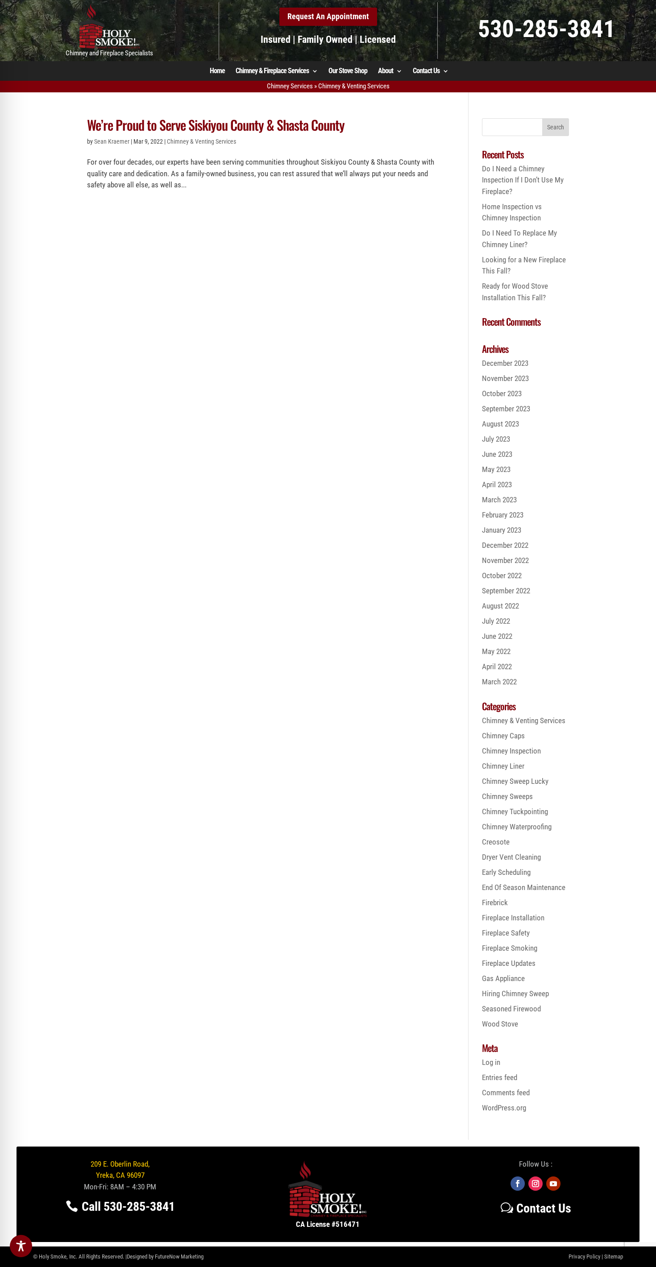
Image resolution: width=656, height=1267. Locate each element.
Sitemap (613, 1256)
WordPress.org (504, 1107)
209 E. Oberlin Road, (120, 1163)
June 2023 (497, 454)
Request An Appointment (328, 16)
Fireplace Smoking (509, 948)
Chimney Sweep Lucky (515, 781)
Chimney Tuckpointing (515, 811)
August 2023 (500, 423)
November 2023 (505, 378)
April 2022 (497, 666)
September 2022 (506, 590)
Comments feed (506, 1092)
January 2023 (501, 530)
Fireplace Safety (506, 932)
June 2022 (497, 636)
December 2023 (505, 363)
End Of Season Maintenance (523, 887)
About (385, 71)
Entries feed (499, 1077)
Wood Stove (500, 1023)
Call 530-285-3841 (128, 1206)
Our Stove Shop (347, 71)
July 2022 (496, 621)
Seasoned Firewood (511, 1008)
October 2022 (502, 575)
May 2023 (496, 469)
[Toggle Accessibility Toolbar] (21, 1246)
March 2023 (499, 499)
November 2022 (505, 560)
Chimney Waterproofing (517, 826)
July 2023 (496, 439)
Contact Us (426, 71)
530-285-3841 (546, 29)
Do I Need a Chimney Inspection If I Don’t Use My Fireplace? (523, 180)
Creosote (496, 841)
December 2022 (505, 545)
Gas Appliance (503, 978)
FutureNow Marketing (179, 1256)
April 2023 (497, 484)
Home (217, 71)
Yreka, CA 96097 (120, 1175)
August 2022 (500, 605)
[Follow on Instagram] (535, 1183)
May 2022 (496, 651)
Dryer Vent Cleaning (511, 857)
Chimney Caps (503, 735)
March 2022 (499, 681)
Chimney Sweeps (507, 796)
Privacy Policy (584, 1256)
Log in (491, 1062)
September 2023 (506, 408)
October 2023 (502, 393)
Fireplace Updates (509, 963)
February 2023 (502, 514)
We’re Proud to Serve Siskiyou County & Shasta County (216, 125)
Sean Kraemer (111, 141)
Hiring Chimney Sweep (515, 993)
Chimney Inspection (511, 750)
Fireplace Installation (513, 917)
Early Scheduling (506, 872)
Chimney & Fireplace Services (272, 71)
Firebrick (495, 902)
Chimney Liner (503, 766)
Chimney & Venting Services (201, 141)
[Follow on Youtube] (553, 1183)
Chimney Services (290, 86)
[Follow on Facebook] (518, 1183)
